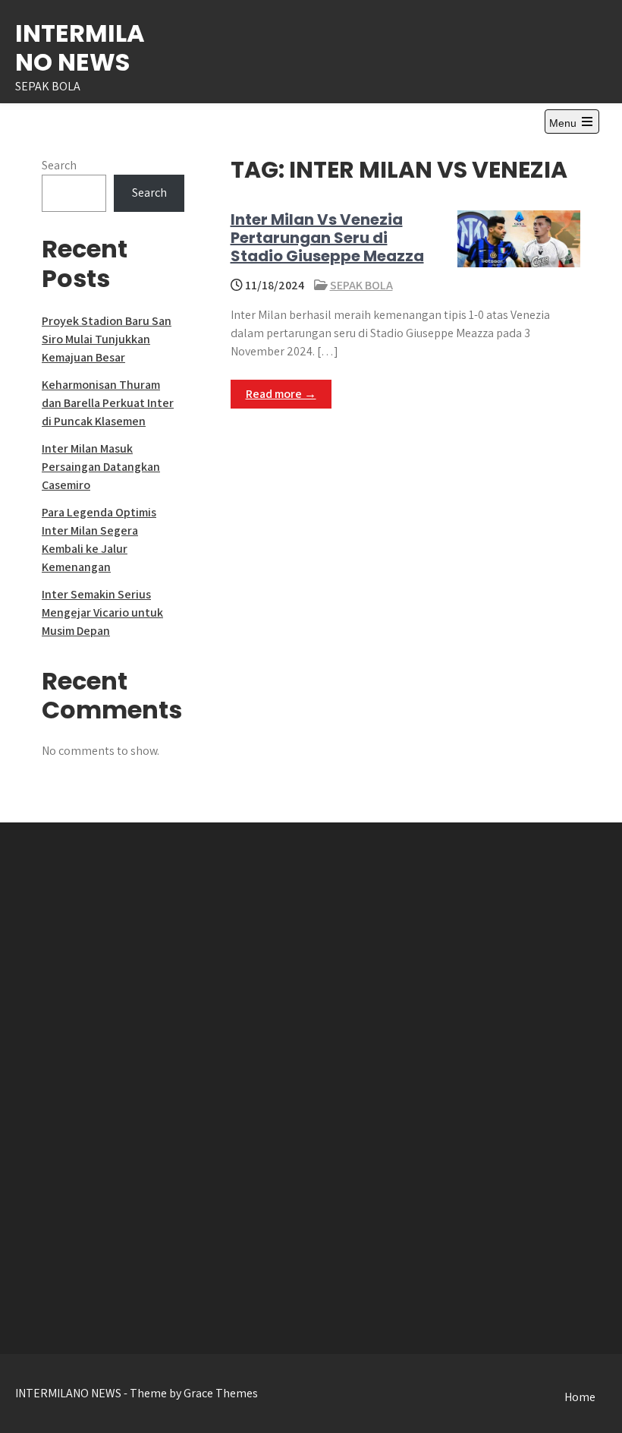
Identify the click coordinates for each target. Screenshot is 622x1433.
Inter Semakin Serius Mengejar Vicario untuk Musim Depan (102, 612)
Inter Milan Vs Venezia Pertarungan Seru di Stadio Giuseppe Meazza (327, 238)
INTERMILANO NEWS (80, 47)
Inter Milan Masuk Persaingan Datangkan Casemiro (101, 466)
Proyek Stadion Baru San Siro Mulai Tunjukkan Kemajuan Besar (106, 339)
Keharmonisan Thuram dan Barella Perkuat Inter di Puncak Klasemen (108, 403)
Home (579, 1397)
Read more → (281, 394)
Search (59, 165)
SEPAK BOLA (361, 285)
